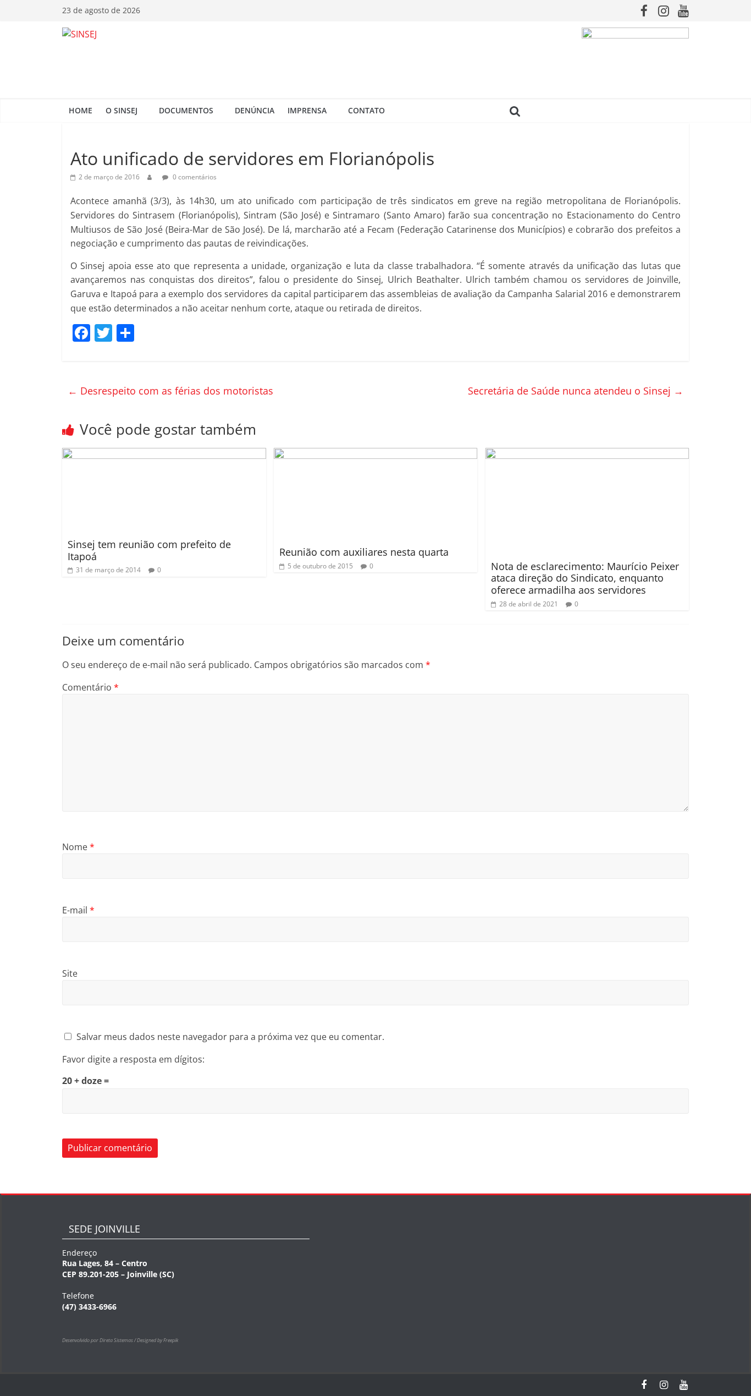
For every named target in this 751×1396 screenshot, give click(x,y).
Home (80, 110)
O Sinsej (121, 110)
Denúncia (254, 110)
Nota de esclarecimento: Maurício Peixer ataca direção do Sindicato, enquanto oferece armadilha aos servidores (585, 578)
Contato (366, 110)
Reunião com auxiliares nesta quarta (364, 552)
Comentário (90, 687)
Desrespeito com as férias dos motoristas (170, 390)
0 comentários (194, 177)
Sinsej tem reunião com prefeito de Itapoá (149, 550)
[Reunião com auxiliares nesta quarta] (376, 454)
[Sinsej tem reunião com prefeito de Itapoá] (164, 454)
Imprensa (307, 110)
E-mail (78, 910)
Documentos (186, 110)
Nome (78, 847)
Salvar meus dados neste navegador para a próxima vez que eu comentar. (230, 1037)
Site (70, 973)
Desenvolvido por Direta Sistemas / (99, 1340)
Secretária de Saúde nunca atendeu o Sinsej (575, 390)
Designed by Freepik (157, 1340)
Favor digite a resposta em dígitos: (133, 1059)
